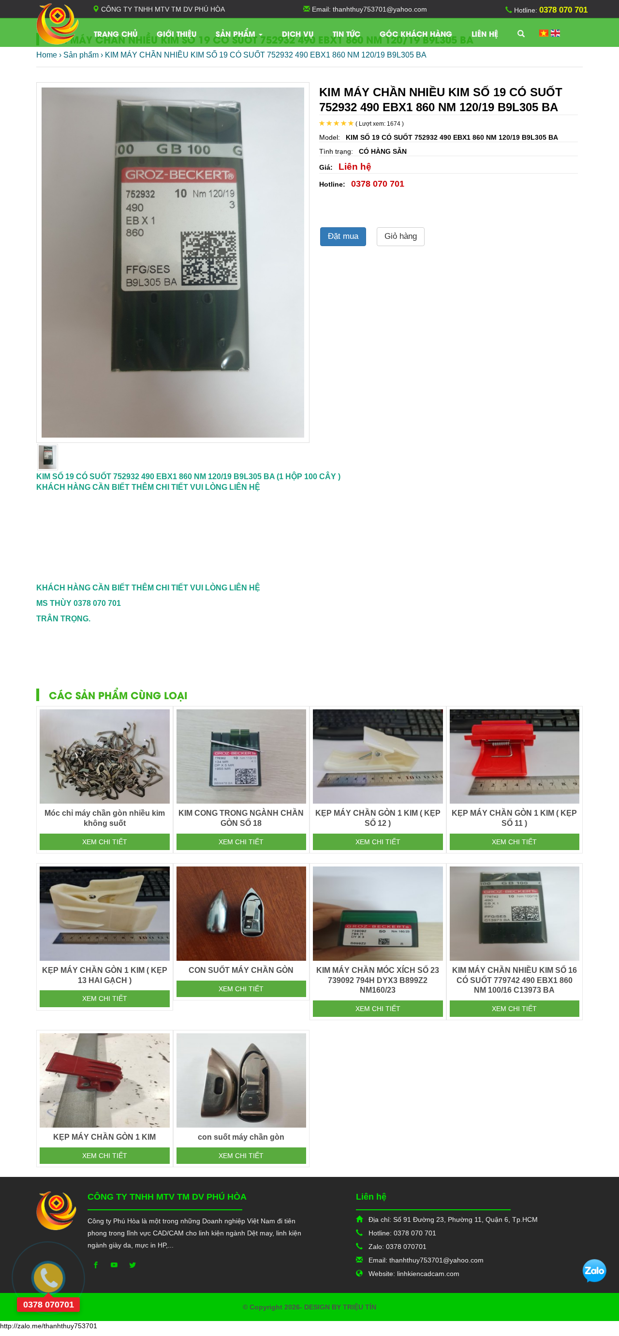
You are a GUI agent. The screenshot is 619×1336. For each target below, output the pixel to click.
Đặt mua (343, 236)
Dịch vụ (297, 33)
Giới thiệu (176, 33)
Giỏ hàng (400, 236)
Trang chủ (115, 33)
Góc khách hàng (416, 33)
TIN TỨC (346, 33)
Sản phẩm (237, 33)
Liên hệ (485, 33)
